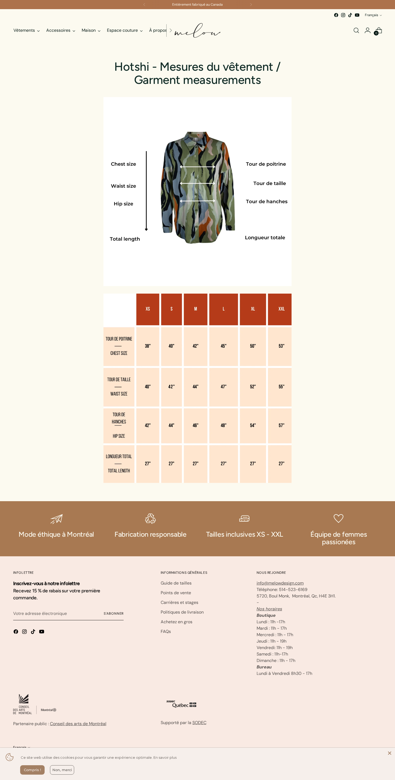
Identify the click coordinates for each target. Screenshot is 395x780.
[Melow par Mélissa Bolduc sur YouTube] (357, 15)
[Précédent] (144, 4)
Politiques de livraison (182, 612)
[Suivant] (251, 4)
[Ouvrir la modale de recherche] (356, 30)
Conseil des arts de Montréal (78, 723)
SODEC (199, 722)
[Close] (389, 753)
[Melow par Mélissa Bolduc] (197, 30)
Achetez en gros (176, 622)
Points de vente (176, 593)
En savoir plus (165, 757)
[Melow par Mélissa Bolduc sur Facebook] (336, 15)
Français (371, 15)
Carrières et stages (179, 602)
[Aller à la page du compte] (367, 30)
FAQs (166, 631)
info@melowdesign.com (280, 583)
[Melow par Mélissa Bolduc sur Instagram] (343, 15)
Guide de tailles (176, 583)
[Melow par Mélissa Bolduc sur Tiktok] (350, 15)
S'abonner (114, 613)
